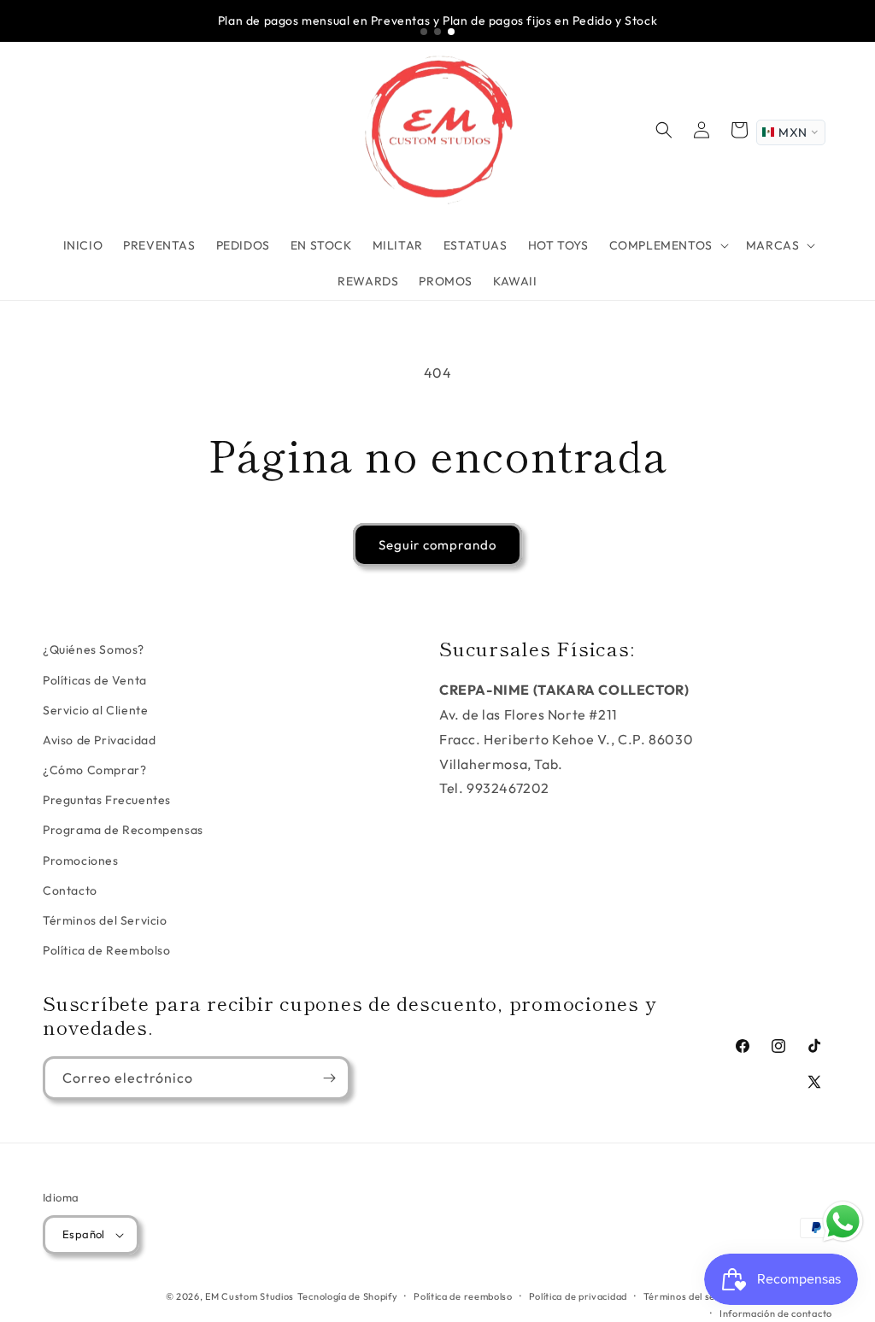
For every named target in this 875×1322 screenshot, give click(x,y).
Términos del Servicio (105, 920)
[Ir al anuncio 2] (437, 31)
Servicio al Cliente (95, 710)
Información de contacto (775, 1313)
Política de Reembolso (107, 950)
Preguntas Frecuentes (107, 800)
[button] (667, 245)
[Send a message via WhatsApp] (842, 1221)
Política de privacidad (578, 1296)
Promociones (81, 860)
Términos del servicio (692, 1296)
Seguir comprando (437, 545)
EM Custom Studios (249, 1296)
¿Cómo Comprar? (94, 770)
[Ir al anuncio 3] (451, 31)
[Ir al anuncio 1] (423, 31)
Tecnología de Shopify (347, 1296)
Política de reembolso (463, 1296)
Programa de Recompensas (123, 829)
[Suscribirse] (329, 1078)
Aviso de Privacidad (99, 740)
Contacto (70, 890)
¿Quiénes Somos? (93, 649)
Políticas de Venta (95, 680)
